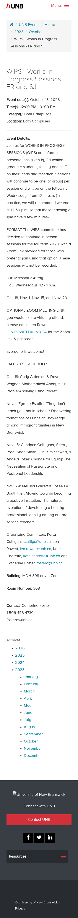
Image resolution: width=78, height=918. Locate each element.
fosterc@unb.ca (50, 563)
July (27, 720)
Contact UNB (39, 820)
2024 (19, 663)
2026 (20, 648)
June (28, 713)
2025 (20, 655)
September (33, 734)
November (33, 749)
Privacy (20, 908)
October (36, 32)
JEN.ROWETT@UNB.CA (26, 332)
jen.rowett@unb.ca (35, 549)
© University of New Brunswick (36, 902)
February (31, 684)
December (33, 756)
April (28, 699)
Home (50, 25)
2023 (18, 32)
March (29, 691)
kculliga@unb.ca (37, 542)
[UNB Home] (11, 25)
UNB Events (29, 25)
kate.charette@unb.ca (42, 556)
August (30, 727)
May (27, 705)
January (31, 677)
